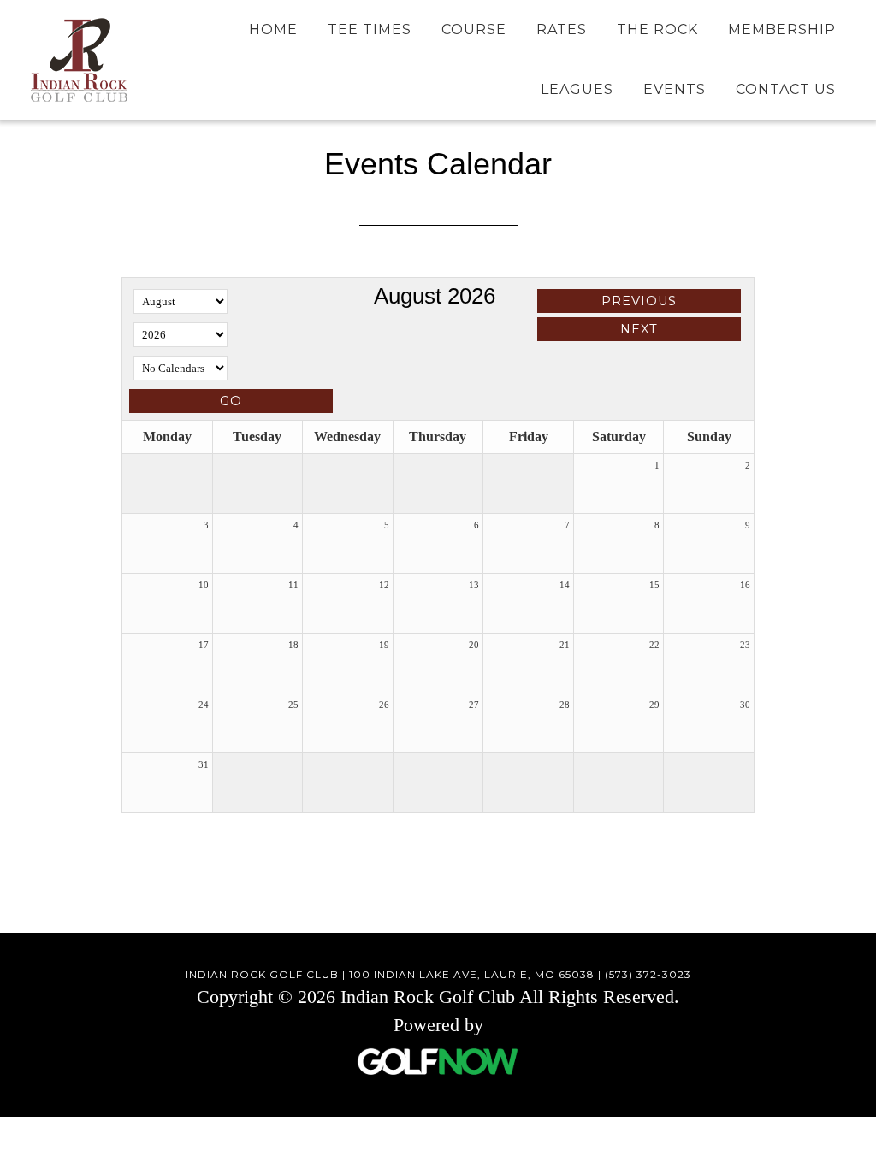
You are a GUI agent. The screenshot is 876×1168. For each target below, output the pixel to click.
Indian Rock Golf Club (78, 60)
